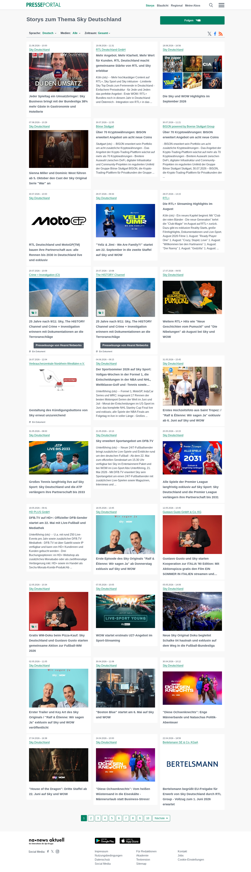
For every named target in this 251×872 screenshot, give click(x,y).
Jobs (181, 855)
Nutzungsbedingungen (108, 855)
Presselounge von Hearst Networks (59, 345)
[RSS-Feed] (220, 34)
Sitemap (141, 863)
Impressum (101, 851)
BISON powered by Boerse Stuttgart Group (188, 126)
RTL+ (166, 198)
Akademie (142, 855)
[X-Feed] (209, 34)
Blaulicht (162, 5)
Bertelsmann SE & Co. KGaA (180, 742)
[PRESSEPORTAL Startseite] (43, 5)
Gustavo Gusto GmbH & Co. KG (182, 512)
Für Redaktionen (146, 851)
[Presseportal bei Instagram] (56, 851)
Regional (177, 5)
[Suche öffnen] (211, 5)
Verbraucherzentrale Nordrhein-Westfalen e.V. (57, 363)
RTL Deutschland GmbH (111, 49)
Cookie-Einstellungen (191, 859)
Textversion (143, 859)
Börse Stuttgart (105, 126)
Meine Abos (192, 5)
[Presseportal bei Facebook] (47, 851)
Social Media (103, 863)
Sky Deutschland (39, 49)
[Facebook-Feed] (215, 34)
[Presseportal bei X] (51, 851)
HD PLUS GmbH (39, 512)
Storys (150, 5)
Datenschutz (102, 859)
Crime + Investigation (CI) (44, 274)
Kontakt (182, 851)
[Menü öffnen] (221, 5)
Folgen (188, 20)
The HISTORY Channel (110, 274)
